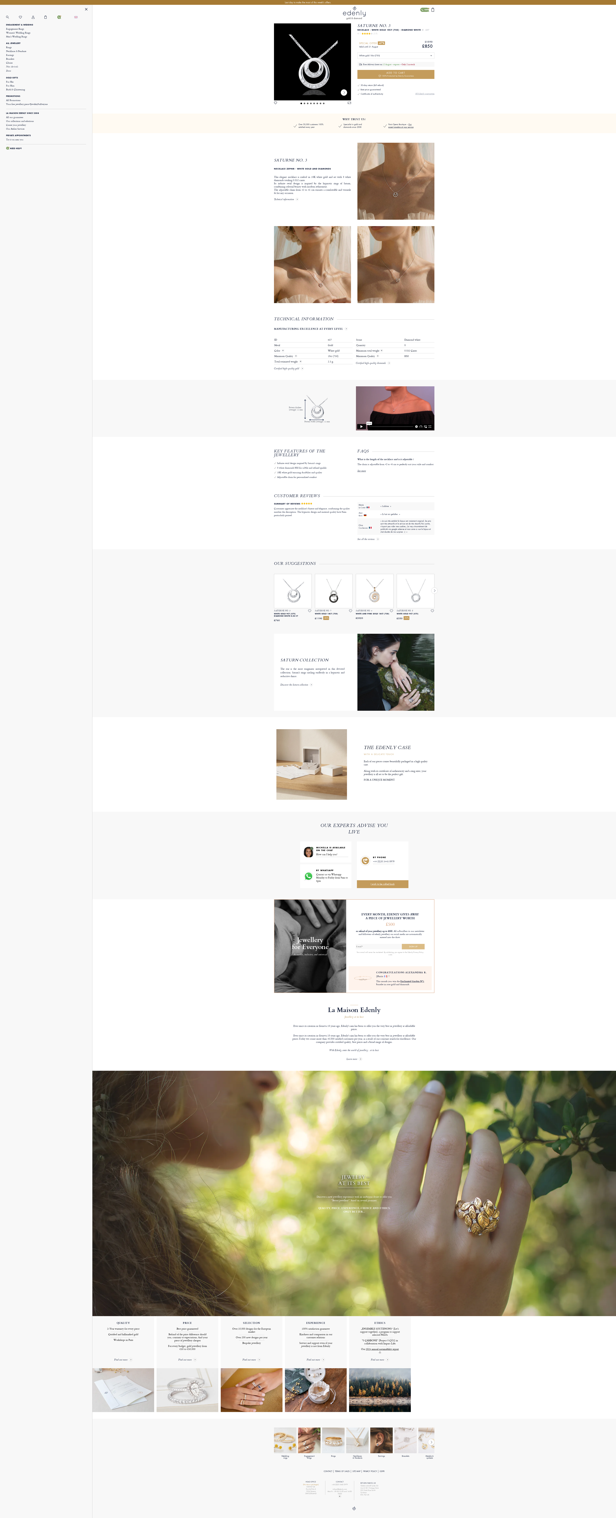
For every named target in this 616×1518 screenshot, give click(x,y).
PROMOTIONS (13, 96)
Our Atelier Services (15, 128)
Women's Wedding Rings (18, 32)
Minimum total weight (369, 350)
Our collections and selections (20, 121)
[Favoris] (25, 17)
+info (390, 955)
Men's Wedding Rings (16, 36)
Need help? (16, 148)
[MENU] (86, 9)
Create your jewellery (16, 125)
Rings (9, 47)
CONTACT (328, 1471)
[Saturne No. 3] (312, 61)
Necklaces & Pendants (16, 51)
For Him (10, 85)
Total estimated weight (286, 361)
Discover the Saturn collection (294, 685)
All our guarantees (14, 117)
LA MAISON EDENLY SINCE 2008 (22, 113)
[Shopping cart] (50, 17)
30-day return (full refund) (372, 85)
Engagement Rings (15, 28)
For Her (10, 81)
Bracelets (10, 58)
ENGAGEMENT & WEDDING (19, 25)
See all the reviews (366, 539)
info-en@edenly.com (340, 1489)
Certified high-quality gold (286, 369)
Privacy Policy (370, 1471)
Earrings (10, 55)
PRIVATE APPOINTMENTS (18, 135)
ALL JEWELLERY (13, 43)
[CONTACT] (63, 17)
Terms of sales (342, 1471)
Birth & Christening (15, 89)
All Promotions (13, 100)
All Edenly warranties (424, 93)
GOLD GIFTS (12, 78)
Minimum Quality (284, 356)
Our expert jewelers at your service (401, 125)
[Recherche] (12, 17)
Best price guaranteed (371, 89)
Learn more (351, 1059)
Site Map (356, 1471)
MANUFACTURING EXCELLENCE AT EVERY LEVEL (308, 329)
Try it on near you (14, 139)
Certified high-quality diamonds (371, 363)
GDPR (382, 1471)
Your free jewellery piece (27, 104)
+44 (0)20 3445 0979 (383, 861)
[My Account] (38, 17)
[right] (344, 92)
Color (277, 350)
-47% (381, 43)
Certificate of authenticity (372, 94)
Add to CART (398, 74)
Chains (9, 62)
